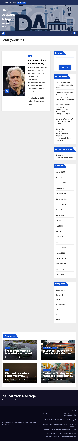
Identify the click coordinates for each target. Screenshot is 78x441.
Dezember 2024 (62, 258)
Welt (57, 314)
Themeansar (5, 424)
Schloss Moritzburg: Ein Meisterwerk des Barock (61, 433)
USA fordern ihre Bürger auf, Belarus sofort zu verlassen (59, 436)
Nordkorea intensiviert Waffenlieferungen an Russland (60, 430)
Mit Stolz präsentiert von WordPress (12, 422)
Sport (30, 56)
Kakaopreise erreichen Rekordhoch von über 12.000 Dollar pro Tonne (59, 425)
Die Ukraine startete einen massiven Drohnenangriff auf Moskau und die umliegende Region (63, 109)
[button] (71, 33)
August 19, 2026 (12, 357)
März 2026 (59, 177)
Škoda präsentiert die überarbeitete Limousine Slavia (65, 85)
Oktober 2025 (61, 204)
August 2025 (60, 215)
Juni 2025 (59, 226)
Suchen (58, 53)
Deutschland (60, 290)
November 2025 (62, 199)
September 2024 (62, 274)
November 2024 (62, 264)
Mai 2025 (59, 231)
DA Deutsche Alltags (8, 14)
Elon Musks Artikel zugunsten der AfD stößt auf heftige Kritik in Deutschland (59, 414)
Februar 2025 (61, 247)
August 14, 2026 (50, 379)
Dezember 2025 (62, 194)
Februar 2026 (61, 183)
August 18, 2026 (50, 357)
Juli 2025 (59, 221)
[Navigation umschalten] (37, 33)
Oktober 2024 (61, 269)
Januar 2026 (60, 188)
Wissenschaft (61, 305)
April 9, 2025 (34, 67)
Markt (58, 300)
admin (44, 67)
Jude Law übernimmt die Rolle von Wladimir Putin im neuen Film (60, 420)
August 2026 (60, 172)
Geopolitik (59, 295)
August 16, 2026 (12, 379)
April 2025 (59, 237)
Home (74, 410)
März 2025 (59, 242)
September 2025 (62, 210)
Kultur (58, 309)
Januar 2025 (60, 253)
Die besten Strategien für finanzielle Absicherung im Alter (65, 121)
